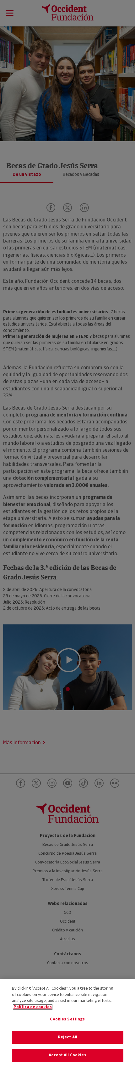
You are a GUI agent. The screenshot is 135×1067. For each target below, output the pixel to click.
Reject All (67, 1037)
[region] (67, 1023)
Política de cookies (33, 1007)
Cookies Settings (67, 1019)
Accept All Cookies (67, 1055)
